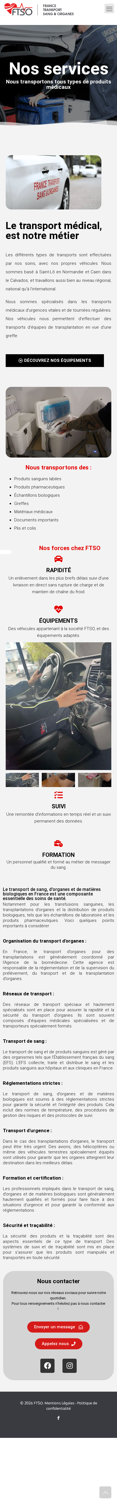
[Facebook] (47, 1366)
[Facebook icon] (59, 1418)
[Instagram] (69, 1366)
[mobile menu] (109, 8)
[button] (11, 706)
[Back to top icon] (105, 1492)
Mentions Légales (59, 1403)
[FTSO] (39, 8)
